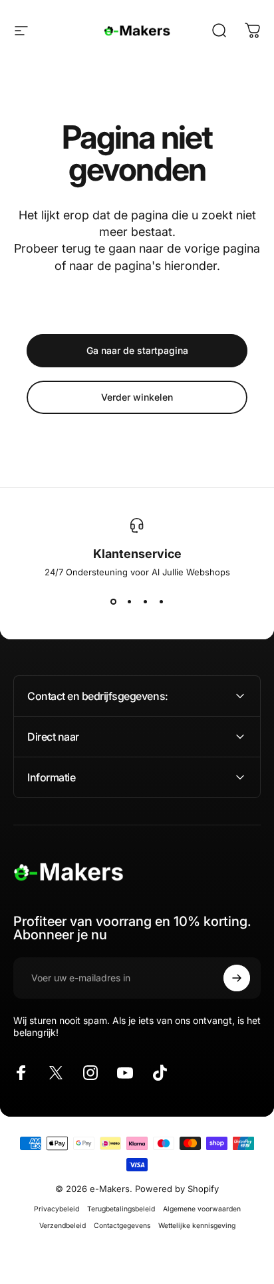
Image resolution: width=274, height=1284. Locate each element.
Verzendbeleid (62, 1225)
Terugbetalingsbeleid (121, 1209)
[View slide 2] (129, 601)
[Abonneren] (236, 978)
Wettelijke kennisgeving (196, 1225)
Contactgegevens (122, 1225)
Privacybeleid (56, 1209)
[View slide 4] (161, 601)
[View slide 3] (145, 601)
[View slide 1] (113, 601)
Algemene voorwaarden (202, 1209)
